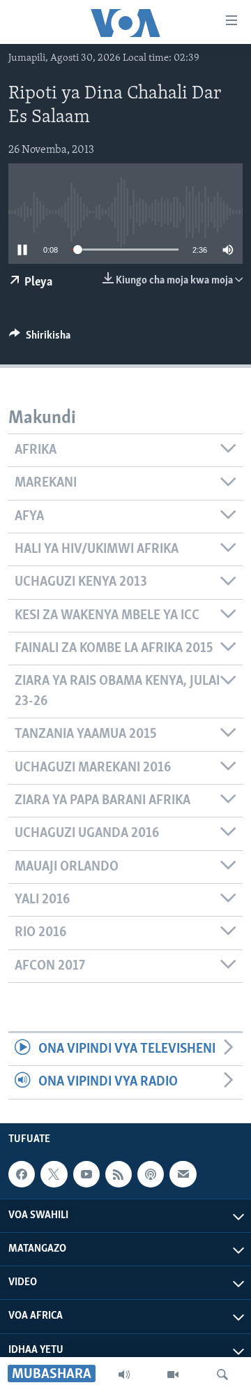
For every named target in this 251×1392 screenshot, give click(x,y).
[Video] (173, 1374)
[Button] (39, 338)
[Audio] (124, 1374)
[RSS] (118, 1174)
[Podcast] (150, 1174)
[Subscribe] (182, 1174)
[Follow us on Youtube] (86, 1174)
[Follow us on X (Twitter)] (53, 1174)
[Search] (222, 1374)
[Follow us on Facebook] (21, 1174)
